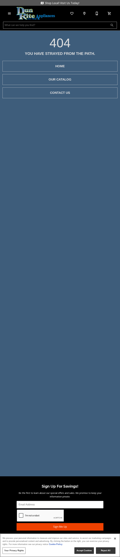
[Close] (115, 538)
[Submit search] (112, 25)
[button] (9, 13)
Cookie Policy (55, 544)
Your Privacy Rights (14, 550)
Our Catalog (60, 79)
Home (60, 66)
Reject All (105, 550)
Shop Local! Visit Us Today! (61, 3)
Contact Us (60, 92)
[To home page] (36, 13)
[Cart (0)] (109, 13)
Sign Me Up (60, 526)
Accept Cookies (84, 550)
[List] (72, 13)
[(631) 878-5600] (97, 13)
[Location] (84, 13)
